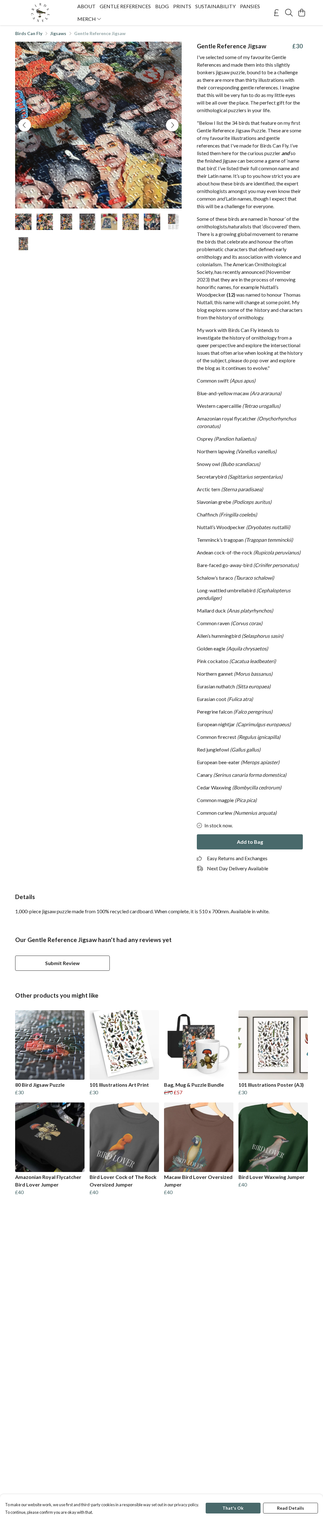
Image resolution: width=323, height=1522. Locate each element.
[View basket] (301, 12)
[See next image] (172, 125)
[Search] (289, 12)
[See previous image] (24, 125)
